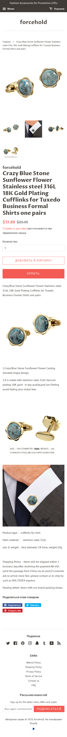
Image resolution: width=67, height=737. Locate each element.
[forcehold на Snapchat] (37, 643)
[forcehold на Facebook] (15, 643)
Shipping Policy (33, 667)
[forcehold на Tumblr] (44, 643)
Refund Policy (33, 662)
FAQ (33, 685)
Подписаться (49, 709)
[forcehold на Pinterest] (23, 643)
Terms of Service (33, 676)
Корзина (59, 8)
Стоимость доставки (15, 228)
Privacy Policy (33, 671)
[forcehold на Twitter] (8, 643)
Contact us (33, 680)
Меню (10, 8)
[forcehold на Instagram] (30, 643)
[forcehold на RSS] (59, 643)
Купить (33, 274)
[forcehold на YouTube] (52, 643)
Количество (10, 241)
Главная (7, 41)
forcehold (33, 22)
